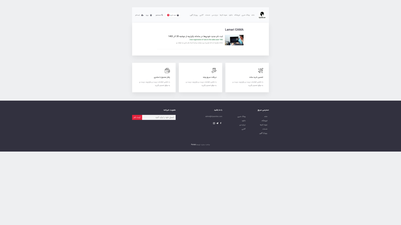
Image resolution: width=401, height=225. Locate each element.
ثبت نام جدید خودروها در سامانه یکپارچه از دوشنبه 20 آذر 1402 (195, 36)
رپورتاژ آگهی (194, 15)
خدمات (207, 15)
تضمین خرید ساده (256, 77)
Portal (193, 144)
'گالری (202, 15)
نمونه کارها (223, 15)
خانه (252, 15)
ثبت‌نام (137, 15)
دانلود (231, 15)
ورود (147, 15)
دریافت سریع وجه (209, 77)
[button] (173, 15)
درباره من (215, 15)
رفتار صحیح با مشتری (162, 77)
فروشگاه (237, 15)
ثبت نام (137, 117)
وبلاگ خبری (246, 15)
